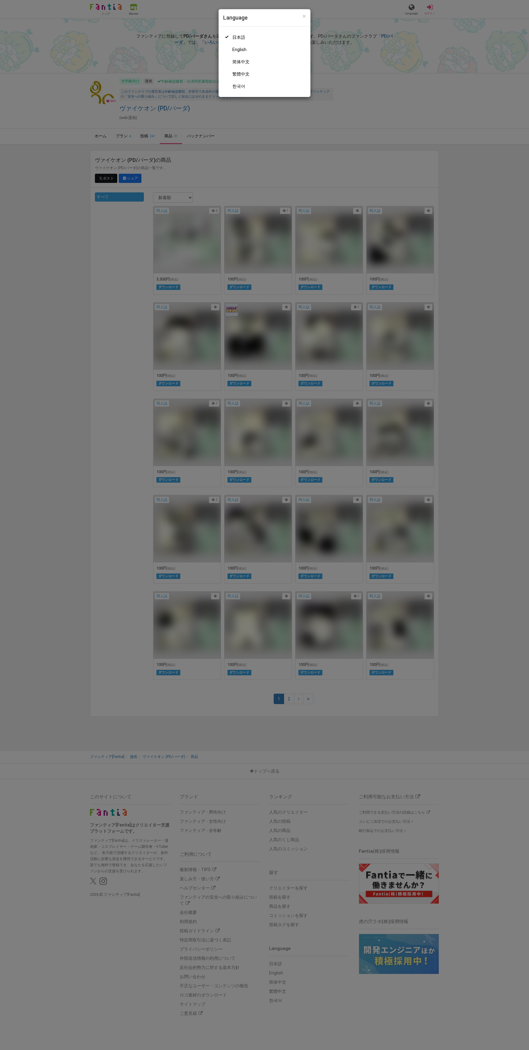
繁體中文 (240, 74)
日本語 (238, 37)
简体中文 (240, 61)
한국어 (238, 86)
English (239, 49)
